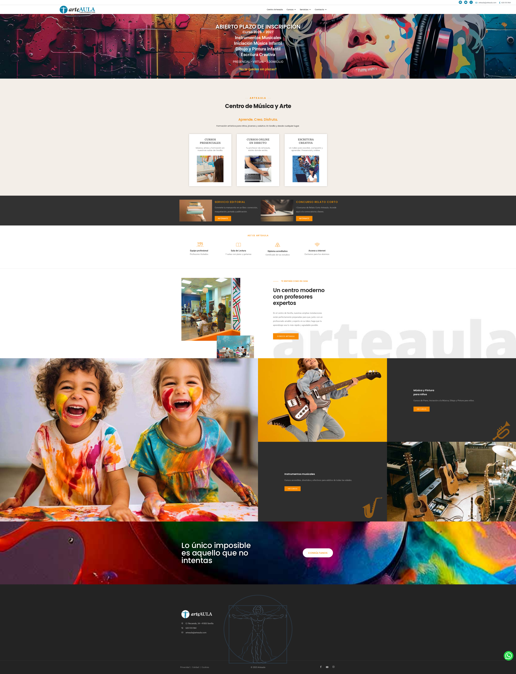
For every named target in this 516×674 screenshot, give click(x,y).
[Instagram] (471, 2)
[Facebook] (460, 2)
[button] (286, 336)
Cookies (205, 667)
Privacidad (184, 667)
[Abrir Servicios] (310, 9)
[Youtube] (465, 2)
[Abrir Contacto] (326, 9)
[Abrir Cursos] (295, 9)
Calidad (195, 667)
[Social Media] (321, 667)
